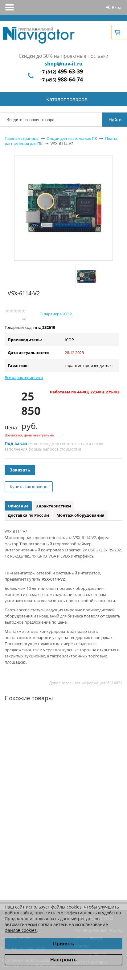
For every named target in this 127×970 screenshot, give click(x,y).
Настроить (63, 959)
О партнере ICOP (55, 314)
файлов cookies (21, 930)
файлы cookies (66, 907)
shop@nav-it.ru (64, 63)
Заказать (20, 470)
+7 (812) (61, 72)
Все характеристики (24, 377)
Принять (63, 943)
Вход (116, 7)
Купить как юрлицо (28, 486)
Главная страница (22, 138)
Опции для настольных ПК (72, 138)
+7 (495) (61, 80)
